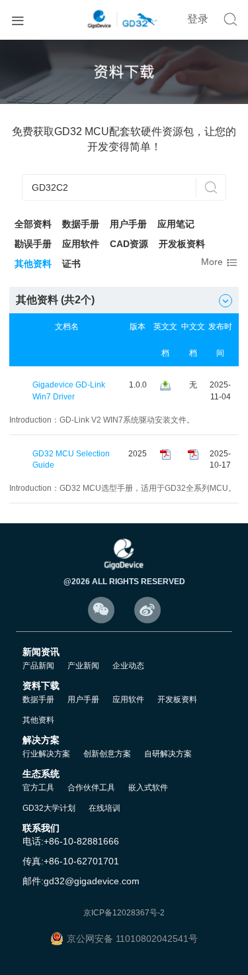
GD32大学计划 (48, 808)
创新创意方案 (107, 753)
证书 (71, 263)
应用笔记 (175, 224)
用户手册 (128, 224)
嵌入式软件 (148, 787)
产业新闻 (83, 665)
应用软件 (80, 243)
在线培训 (104, 808)
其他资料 (33, 263)
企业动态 (128, 665)
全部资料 (33, 224)
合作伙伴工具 (91, 787)
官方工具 (38, 787)
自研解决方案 (168, 753)
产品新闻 (38, 665)
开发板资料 (182, 243)
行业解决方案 (46, 753)
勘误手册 (33, 243)
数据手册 (80, 224)
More (220, 263)
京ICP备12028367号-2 (124, 912)
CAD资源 (129, 243)
